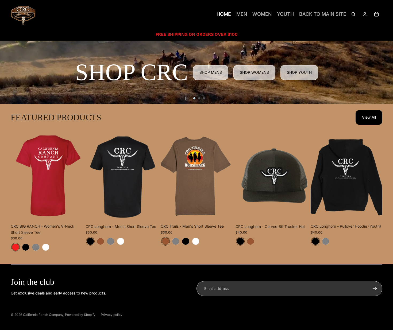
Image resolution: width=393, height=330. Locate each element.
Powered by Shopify (80, 315)
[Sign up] (375, 289)
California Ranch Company (43, 315)
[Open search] (353, 14)
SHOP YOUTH (299, 72)
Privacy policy (111, 315)
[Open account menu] (365, 14)
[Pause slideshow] (186, 98)
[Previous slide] (19, 177)
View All (369, 117)
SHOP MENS (210, 72)
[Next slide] (74, 177)
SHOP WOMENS (254, 72)
